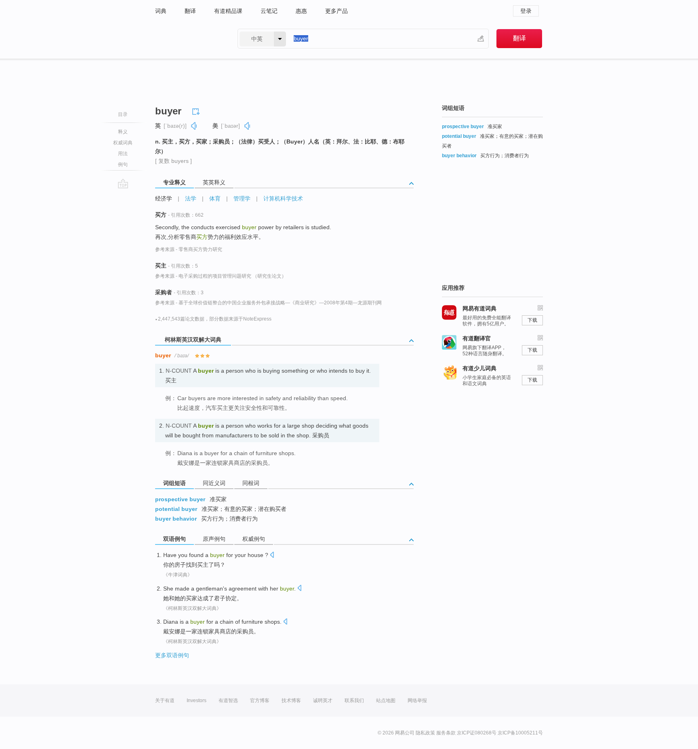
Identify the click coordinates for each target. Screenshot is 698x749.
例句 (123, 164)
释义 (123, 132)
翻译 (190, 11)
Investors (196, 700)
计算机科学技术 (283, 198)
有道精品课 (228, 11)
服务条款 (446, 733)
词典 (160, 11)
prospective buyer (180, 499)
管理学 (241, 198)
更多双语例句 (172, 655)
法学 (190, 198)
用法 (123, 153)
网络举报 (417, 700)
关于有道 (164, 700)
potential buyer (176, 509)
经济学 (163, 198)
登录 (526, 11)
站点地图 (385, 700)
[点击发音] (272, 555)
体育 (215, 198)
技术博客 (291, 700)
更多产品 (336, 11)
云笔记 (269, 11)
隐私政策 (425, 733)
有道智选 (228, 700)
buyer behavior (176, 518)
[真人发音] (194, 126)
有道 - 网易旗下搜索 (188, 38)
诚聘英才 (322, 700)
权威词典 (122, 143)
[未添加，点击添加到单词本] (197, 110)
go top (123, 183)
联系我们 (354, 700)
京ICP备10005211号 (520, 733)
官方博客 (259, 700)
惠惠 (301, 11)
